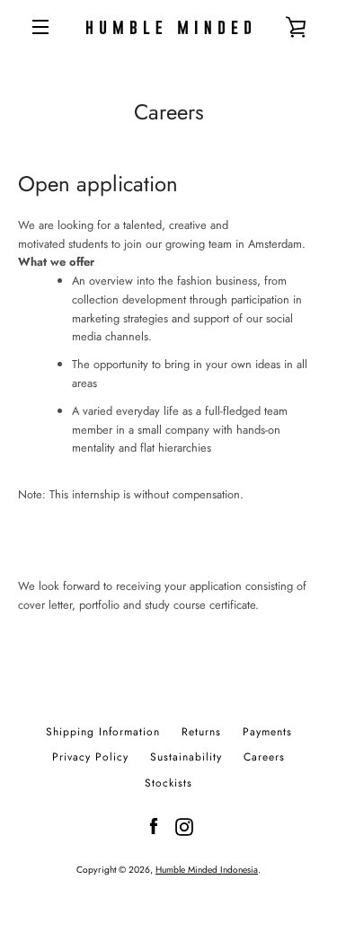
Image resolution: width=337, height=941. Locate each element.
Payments (267, 732)
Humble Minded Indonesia (206, 869)
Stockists (168, 783)
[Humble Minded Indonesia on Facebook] (154, 825)
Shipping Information (103, 732)
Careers (264, 757)
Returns (201, 732)
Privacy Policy (90, 757)
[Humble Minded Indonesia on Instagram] (184, 825)
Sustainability (186, 757)
